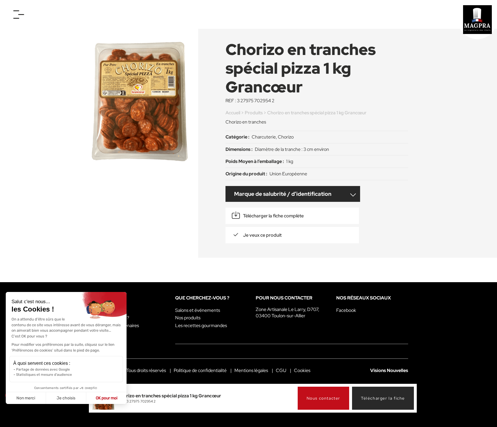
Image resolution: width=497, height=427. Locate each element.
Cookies (302, 370)
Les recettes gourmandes (201, 325)
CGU (281, 370)
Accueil (232, 113)
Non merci (25, 398)
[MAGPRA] (477, 19)
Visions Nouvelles (389, 370)
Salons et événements (197, 310)
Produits (254, 113)
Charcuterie (264, 137)
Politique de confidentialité (200, 370)
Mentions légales (251, 370)
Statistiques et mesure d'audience (44, 375)
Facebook (346, 310)
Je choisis (66, 398)
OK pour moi (106, 398)
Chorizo (286, 137)
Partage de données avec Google (43, 369)
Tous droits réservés (146, 370)
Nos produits (187, 318)
